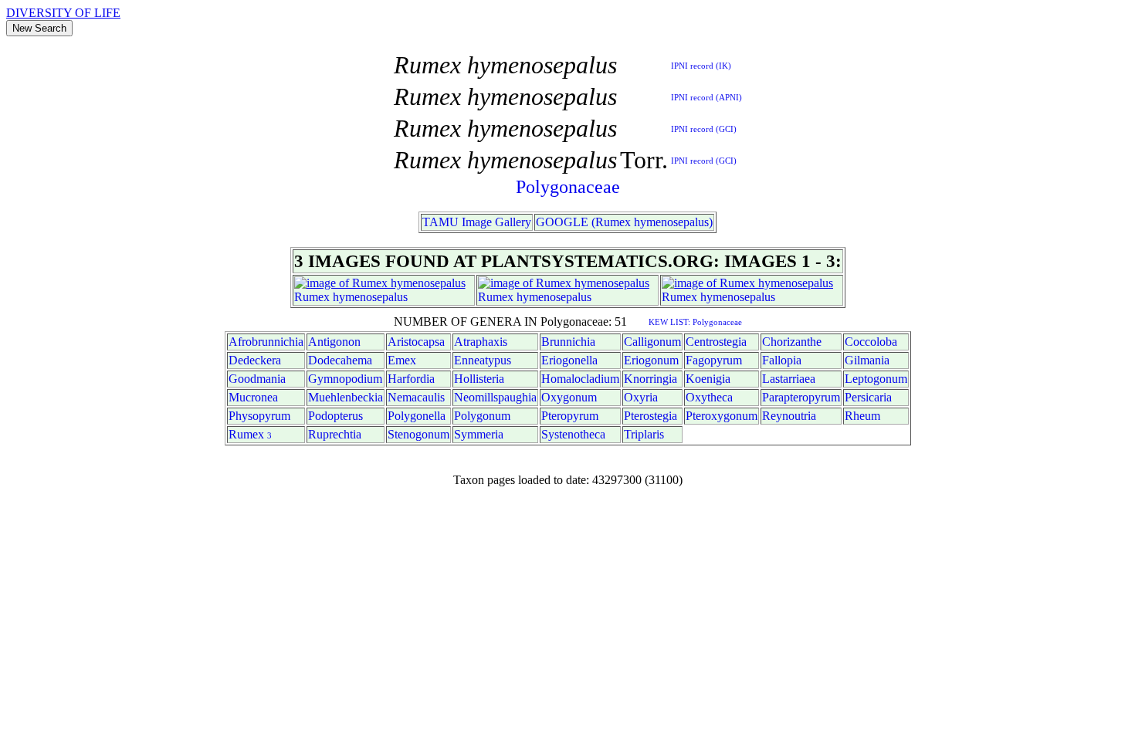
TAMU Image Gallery (476, 222)
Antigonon (334, 341)
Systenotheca (573, 434)
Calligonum (652, 341)
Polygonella (417, 415)
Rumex (312, 296)
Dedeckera (255, 360)
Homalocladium (580, 378)
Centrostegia (716, 341)
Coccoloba (871, 341)
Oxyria (641, 397)
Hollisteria (479, 378)
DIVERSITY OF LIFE (63, 12)
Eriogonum (651, 360)
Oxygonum (569, 397)
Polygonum (482, 415)
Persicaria (868, 397)
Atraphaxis (480, 341)
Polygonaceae (568, 187)
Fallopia (781, 360)
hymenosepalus (370, 296)
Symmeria (478, 434)
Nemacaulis (416, 397)
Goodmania (257, 378)
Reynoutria (789, 415)
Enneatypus (482, 360)
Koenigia (708, 378)
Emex (402, 360)
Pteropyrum (569, 415)
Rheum (862, 415)
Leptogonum (876, 378)
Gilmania (867, 360)
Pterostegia (650, 415)
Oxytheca (709, 397)
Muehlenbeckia (345, 397)
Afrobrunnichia (266, 341)
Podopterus (335, 415)
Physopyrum (259, 415)
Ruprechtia (334, 434)
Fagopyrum (714, 360)
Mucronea (253, 397)
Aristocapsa (416, 341)
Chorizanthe (792, 341)
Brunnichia (568, 341)
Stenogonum (418, 434)
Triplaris (644, 434)
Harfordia (411, 378)
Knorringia (650, 378)
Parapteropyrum (801, 397)
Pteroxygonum (721, 415)
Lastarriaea (788, 378)
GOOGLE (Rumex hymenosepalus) (624, 222)
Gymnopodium (345, 378)
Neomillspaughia (495, 397)
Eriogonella (569, 360)
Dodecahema (340, 360)
